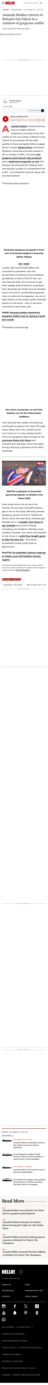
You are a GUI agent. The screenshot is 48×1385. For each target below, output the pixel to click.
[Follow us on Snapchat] (18, 1313)
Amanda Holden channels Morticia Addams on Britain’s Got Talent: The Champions (24, 1253)
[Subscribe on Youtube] (7, 1313)
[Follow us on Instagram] (7, 1306)
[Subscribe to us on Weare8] (40, 1313)
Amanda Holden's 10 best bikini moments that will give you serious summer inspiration (29, 1145)
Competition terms (11, 1354)
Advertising (8, 1290)
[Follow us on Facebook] (18, 1306)
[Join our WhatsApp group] (7, 1319)
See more (6, 1136)
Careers (6, 1375)
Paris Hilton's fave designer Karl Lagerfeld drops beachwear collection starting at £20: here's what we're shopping (29, 1182)
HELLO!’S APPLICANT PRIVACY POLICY (19, 1368)
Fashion (16, 10)
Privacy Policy (9, 1347)
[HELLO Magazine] (10, 3)
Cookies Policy (23, 1327)
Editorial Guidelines (12, 1361)
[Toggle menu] (3, 3)
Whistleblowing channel (14, 1341)
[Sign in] (41, 3)
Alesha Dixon (25, 147)
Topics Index (31, 1296)
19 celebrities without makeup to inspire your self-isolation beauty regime (24, 556)
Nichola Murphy (15, 101)
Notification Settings (30, 1347)
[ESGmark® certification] (19, 1272)
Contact (6, 1296)
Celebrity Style (33, 10)
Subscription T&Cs (34, 1290)
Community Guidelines (13, 1334)
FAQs (27, 1285)
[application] (24, 473)
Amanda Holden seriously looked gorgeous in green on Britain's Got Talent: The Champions (23, 1240)
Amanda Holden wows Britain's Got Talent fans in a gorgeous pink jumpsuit (23, 1212)
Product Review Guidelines (26, 1375)
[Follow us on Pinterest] (29, 1313)
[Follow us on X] (29, 1306)
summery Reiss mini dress (16, 440)
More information (23, 570)
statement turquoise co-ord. (24, 161)
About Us (6, 1285)
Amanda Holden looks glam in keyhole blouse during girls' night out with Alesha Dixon (22, 1225)
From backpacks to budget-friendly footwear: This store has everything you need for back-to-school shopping (28, 1156)
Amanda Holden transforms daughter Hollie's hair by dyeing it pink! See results (23, 316)
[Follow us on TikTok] (40, 1306)
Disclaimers (8, 1327)
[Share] (42, 110)
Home (5, 10)
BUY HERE (24, 264)
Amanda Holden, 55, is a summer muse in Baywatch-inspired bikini (29, 1170)
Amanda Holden (19, 126)
